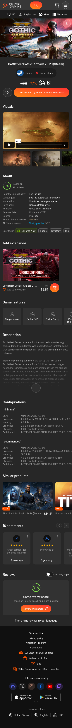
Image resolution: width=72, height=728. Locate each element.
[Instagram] (31, 686)
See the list (35, 193)
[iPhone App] (23, 697)
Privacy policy (36, 638)
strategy (56, 230)
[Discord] (13, 686)
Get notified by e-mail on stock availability (42, 92)
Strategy (33, 215)
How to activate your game (43, 201)
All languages (62, 574)
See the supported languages (44, 197)
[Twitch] (59, 686)
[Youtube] (50, 686)
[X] (22, 686)
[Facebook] (40, 686)
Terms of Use (36, 633)
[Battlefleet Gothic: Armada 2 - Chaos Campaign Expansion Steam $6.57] (31, 265)
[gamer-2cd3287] (16, 538)
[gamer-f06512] (47, 538)
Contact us (36, 647)
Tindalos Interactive (39, 204)
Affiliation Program (36, 642)
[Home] (12, 5)
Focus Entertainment (40, 208)
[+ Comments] (66, 525)
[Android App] (49, 697)
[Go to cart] (56, 5)
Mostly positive (37, 223)
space (43, 230)
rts (67, 230)
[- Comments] (59, 525)
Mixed (32, 219)
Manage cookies (36, 709)
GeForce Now (28, 230)
